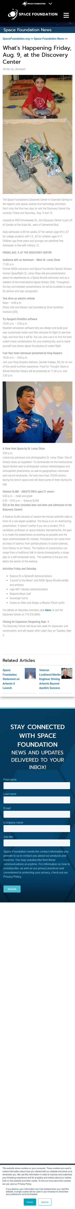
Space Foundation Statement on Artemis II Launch (11, 679)
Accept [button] (30, 1201)
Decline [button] (44, 1201)
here (48, 610)
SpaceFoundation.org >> (18, 38)
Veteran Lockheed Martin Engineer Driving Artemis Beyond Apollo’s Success (50, 679)
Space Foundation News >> (51, 38)
